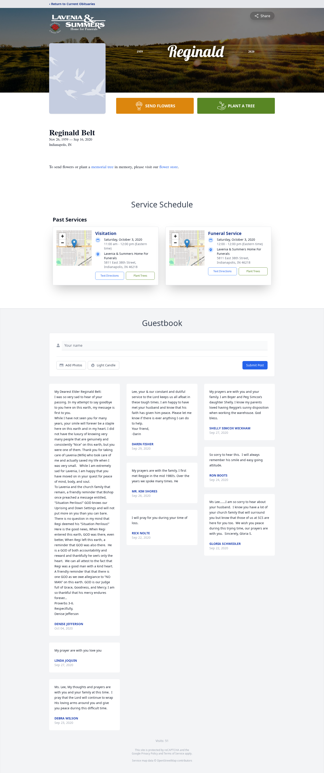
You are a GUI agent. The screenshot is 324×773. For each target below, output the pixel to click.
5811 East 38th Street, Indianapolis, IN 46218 (121, 264)
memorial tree (102, 166)
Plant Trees (140, 276)
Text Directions (110, 276)
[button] (74, 243)
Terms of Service (174, 753)
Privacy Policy (149, 753)
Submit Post (255, 365)
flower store (168, 166)
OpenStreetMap (167, 760)
